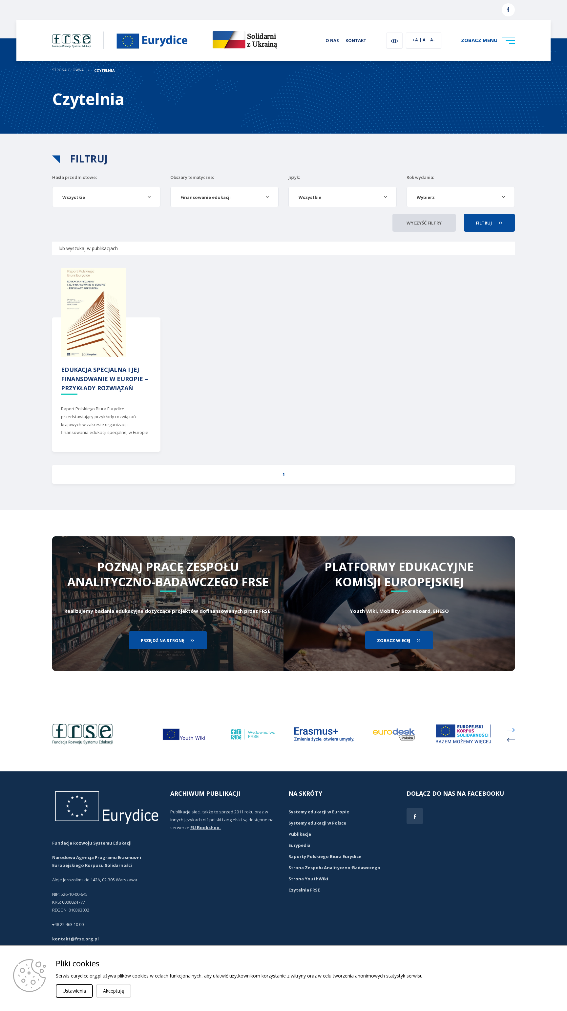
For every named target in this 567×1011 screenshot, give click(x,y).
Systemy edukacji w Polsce (317, 823)
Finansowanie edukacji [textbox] (205, 197)
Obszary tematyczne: (192, 177)
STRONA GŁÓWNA (68, 70)
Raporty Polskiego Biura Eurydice (324, 856)
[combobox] (106, 197)
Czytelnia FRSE (304, 890)
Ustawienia (74, 991)
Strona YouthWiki (308, 879)
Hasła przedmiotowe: (74, 177)
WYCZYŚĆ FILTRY (424, 223)
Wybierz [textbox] (426, 197)
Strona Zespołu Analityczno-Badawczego (334, 868)
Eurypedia (299, 845)
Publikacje (299, 834)
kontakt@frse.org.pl (75, 939)
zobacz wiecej (393, 640)
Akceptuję (113, 991)
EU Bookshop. (205, 827)
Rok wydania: (420, 177)
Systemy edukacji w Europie (318, 812)
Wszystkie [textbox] (73, 197)
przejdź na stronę (162, 640)
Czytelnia (104, 70)
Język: (294, 177)
